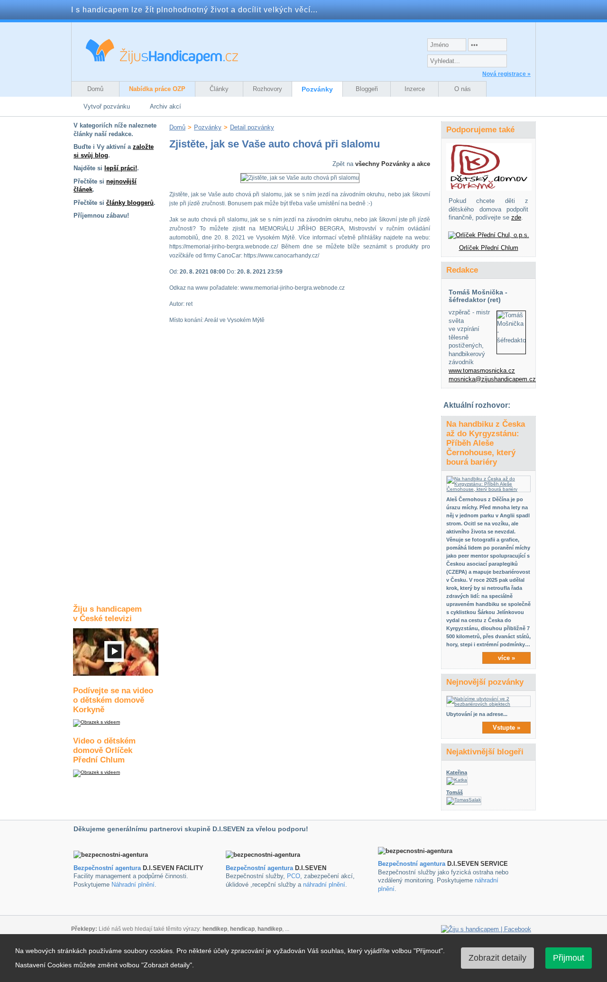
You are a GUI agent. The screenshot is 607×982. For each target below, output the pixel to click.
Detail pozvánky (252, 127)
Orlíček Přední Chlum (488, 247)
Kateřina (456, 772)
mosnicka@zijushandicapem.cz (492, 379)
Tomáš (454, 792)
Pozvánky (317, 89)
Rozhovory (267, 88)
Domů (95, 88)
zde (516, 217)
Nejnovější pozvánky (485, 682)
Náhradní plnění (133, 884)
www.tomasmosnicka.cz (482, 370)
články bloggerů (130, 202)
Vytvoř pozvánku (106, 106)
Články (219, 88)
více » (506, 657)
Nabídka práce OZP (157, 88)
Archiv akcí (165, 106)
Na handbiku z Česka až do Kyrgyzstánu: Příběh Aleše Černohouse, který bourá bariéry (485, 443)
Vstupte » (506, 727)
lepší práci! (120, 168)
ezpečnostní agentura (261, 868)
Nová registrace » (506, 74)
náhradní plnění (324, 884)
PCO (293, 876)
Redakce (462, 270)
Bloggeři (367, 88)
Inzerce (415, 88)
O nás (462, 88)
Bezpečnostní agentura (107, 868)
